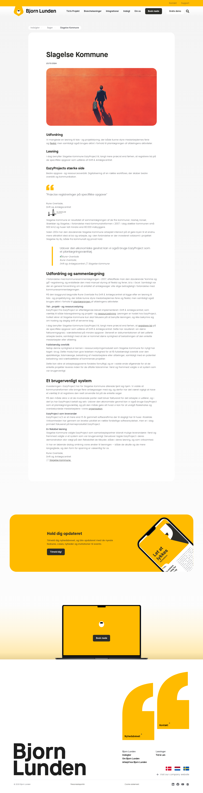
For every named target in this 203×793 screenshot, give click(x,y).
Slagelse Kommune (60, 460)
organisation (95, 409)
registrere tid (145, 326)
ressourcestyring (107, 314)
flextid (53, 143)
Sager (50, 27)
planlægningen (82, 302)
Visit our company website (174, 774)
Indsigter (35, 27)
